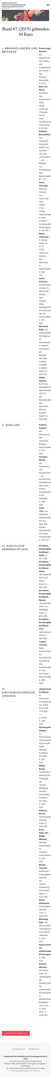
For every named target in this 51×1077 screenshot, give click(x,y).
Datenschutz (18, 1049)
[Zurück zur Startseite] (14, 5)
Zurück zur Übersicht (15, 1033)
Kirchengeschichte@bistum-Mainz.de (25, 1071)
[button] (48, 5)
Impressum (33, 1049)
